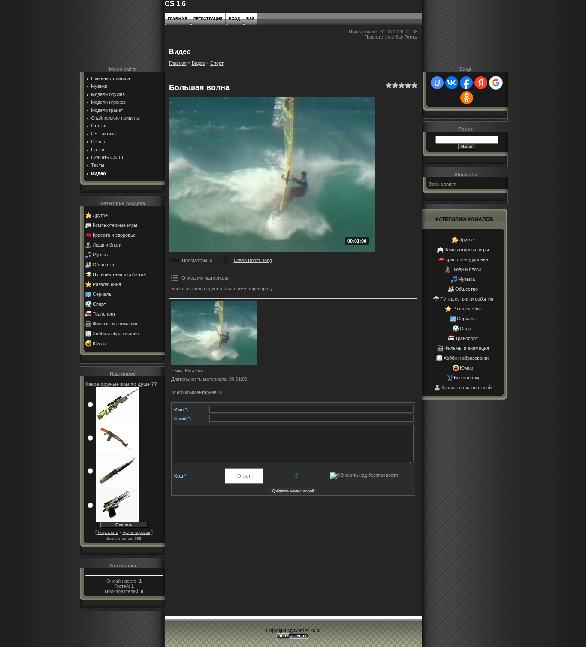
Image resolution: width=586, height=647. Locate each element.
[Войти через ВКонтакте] (451, 82)
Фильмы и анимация (115, 323)
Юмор (99, 343)
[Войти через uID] (437, 82)
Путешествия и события (119, 274)
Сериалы (102, 294)
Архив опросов (136, 532)
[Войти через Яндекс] (480, 82)
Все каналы (466, 377)
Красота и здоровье (114, 235)
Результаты (108, 532)
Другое (100, 215)
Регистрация (207, 19)
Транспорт (104, 313)
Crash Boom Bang (253, 260)
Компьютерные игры (115, 225)
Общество (104, 264)
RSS (250, 19)
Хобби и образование (116, 333)
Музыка (101, 254)
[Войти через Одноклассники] (466, 97)
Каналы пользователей (466, 387)
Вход (234, 19)
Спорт (99, 304)
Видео (198, 63)
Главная (177, 19)
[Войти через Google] (496, 83)
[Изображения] (214, 333)
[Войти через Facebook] (466, 82)
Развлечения (107, 284)
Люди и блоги (107, 244)
